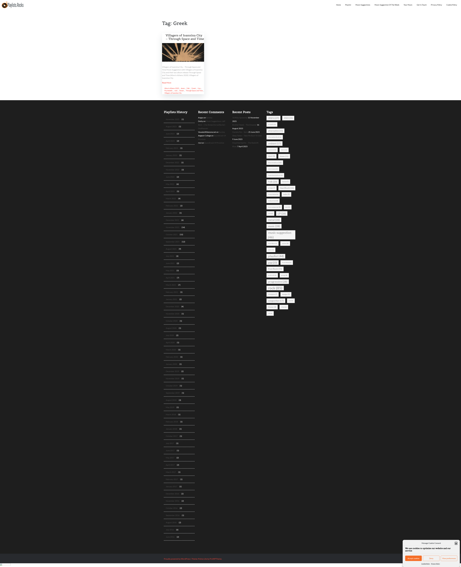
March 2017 (171, 472)
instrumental (274, 207)
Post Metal (286, 262)
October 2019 (171, 385)
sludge (286, 294)
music (274, 226)
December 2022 (172, 162)
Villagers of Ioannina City (173, 93)
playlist (276, 256)
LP (282, 213)
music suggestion (279, 235)
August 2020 (171, 328)
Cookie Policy (425, 564)
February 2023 (172, 148)
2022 (288, 118)
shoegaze (272, 294)
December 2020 (172, 306)
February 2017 (172, 479)
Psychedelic (168, 91)
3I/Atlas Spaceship (240, 117)
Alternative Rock (274, 137)
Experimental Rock (275, 175)
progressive (277, 281)
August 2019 (171, 400)
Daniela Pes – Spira (240, 132)
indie (286, 194)
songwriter (276, 300)
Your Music (408, 5)
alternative (275, 130)
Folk (188, 88)
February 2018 (172, 421)
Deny (431, 558)
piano (271, 250)
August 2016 (171, 522)
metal (274, 219)
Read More (166, 82)
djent (271, 156)
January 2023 (171, 155)
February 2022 (172, 205)
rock (175, 91)
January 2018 (171, 429)
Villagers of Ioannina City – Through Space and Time (185, 37)
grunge (271, 188)
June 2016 (170, 537)
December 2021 (172, 220)
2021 (273, 118)
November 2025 (172, 119)
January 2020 (171, 364)
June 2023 (170, 133)
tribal (284, 307)
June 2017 (170, 450)
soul (291, 300)
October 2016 (171, 508)
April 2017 (170, 465)
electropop (273, 169)
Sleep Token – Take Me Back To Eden (247, 135)
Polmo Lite (202, 559)
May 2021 (170, 270)
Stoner (181, 91)
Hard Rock (287, 188)
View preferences (449, 558)
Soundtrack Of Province (214, 143)
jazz (287, 207)
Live (199, 88)
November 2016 (172, 501)
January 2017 (171, 486)
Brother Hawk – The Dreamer (244, 125)
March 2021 (171, 285)
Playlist (348, 5)
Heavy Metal (273, 194)
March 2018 (171, 414)
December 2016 (172, 493)
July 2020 (170, 335)
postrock (272, 275)
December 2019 (172, 371)
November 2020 (172, 313)
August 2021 (171, 249)
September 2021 (172, 241)
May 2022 (170, 184)
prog (284, 275)
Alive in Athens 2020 (171, 88)
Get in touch (422, 5)
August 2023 (171, 126)
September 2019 (172, 393)
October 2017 (171, 436)
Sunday (209, 117)
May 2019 (170, 407)
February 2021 (172, 292)
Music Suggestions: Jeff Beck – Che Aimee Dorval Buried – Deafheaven (212, 124)
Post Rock (275, 269)
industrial (273, 201)
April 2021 (170, 277)
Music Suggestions (362, 5)
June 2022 (170, 177)
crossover (272, 150)
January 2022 (171, 213)
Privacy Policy (435, 564)
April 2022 (170, 191)
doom (183, 88)
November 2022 (172, 169)
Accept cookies (413, 558)
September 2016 (172, 515)
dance (284, 150)
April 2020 (170, 342)
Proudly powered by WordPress (177, 559)
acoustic (272, 124)
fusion (285, 182)
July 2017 (170, 443)
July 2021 (170, 256)
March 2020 (171, 349)
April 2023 (170, 141)
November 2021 (172, 227)
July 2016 (170, 529)
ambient (274, 143)
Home (338, 5)
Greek (193, 88)
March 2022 (171, 198)
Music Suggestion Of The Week (387, 5)
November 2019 (172, 378)
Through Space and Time (194, 91)
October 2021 (171, 234)
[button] (456, 543)
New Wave (272, 243)
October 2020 (171, 321)
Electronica (275, 163)
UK (270, 313)
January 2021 (171, 299)
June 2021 (170, 263)
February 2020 (172, 357)
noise (285, 243)
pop (272, 262)
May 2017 (170, 457)
